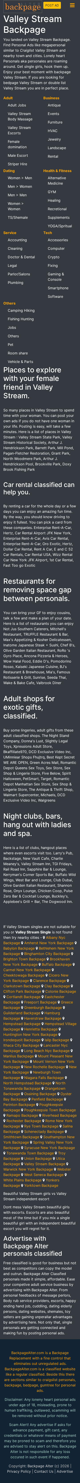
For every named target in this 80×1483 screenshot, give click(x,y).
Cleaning (15, 248)
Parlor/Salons (19, 274)
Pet (10, 344)
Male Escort (18, 155)
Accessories (58, 240)
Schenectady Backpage (44, 1131)
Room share (18, 353)
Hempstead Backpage (21, 1023)
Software (55, 296)
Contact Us (43, 1471)
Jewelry (54, 139)
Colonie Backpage (60, 991)
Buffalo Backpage (57, 964)
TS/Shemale (18, 217)
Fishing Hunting (21, 319)
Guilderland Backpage (21, 1013)
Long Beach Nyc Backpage (47, 1050)
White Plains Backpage (22, 1180)
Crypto (54, 257)
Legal (12, 265)
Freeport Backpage (40, 1002)
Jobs (12, 327)
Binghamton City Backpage (47, 953)
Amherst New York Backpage (49, 943)
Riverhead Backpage (59, 1115)
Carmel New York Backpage (27, 970)
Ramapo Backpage (22, 1115)
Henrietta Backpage (41, 1029)
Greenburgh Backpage (43, 1007)
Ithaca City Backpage (21, 1045)
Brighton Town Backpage (24, 959)
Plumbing (15, 282)
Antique (54, 105)
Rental (53, 156)
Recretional (57, 209)
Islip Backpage (57, 1040)
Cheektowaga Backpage (23, 975)
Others (13, 336)
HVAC (53, 130)
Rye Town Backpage (41, 1126)
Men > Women (20, 186)
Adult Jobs (17, 105)
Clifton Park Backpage (22, 991)
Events (53, 113)
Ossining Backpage (40, 1094)
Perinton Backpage (19, 1104)
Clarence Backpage (49, 980)
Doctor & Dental (21, 257)
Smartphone (58, 288)
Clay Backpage (57, 986)
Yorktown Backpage (41, 1185)
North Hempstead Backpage (27, 1083)
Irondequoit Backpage (21, 1040)
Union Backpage (38, 1158)
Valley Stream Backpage (44, 1164)
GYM (52, 192)
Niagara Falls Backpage (44, 1077)
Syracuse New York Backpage (49, 1147)
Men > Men (17, 195)
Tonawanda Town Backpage (30, 1153)
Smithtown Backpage (21, 1137)
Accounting (17, 240)
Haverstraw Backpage (42, 1018)
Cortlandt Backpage (23, 997)
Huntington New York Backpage (30, 1034)
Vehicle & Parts (20, 361)
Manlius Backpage (18, 1056)
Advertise (65, 1471)
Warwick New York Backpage (28, 1169)
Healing (54, 200)
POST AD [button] (52, 5)
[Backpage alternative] (22, 6)
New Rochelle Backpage (44, 1067)
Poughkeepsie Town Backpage (50, 1110)
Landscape (57, 148)
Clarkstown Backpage (21, 986)
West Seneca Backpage (44, 1174)
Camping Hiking (21, 310)
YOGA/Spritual (60, 226)
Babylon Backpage (19, 948)
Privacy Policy (19, 1471)
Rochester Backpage (23, 1120)
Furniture (55, 122)
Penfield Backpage (47, 1099)
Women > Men (20, 178)
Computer (56, 248)
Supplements (59, 217)
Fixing (53, 265)
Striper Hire (17, 164)
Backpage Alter (40, 1466)
